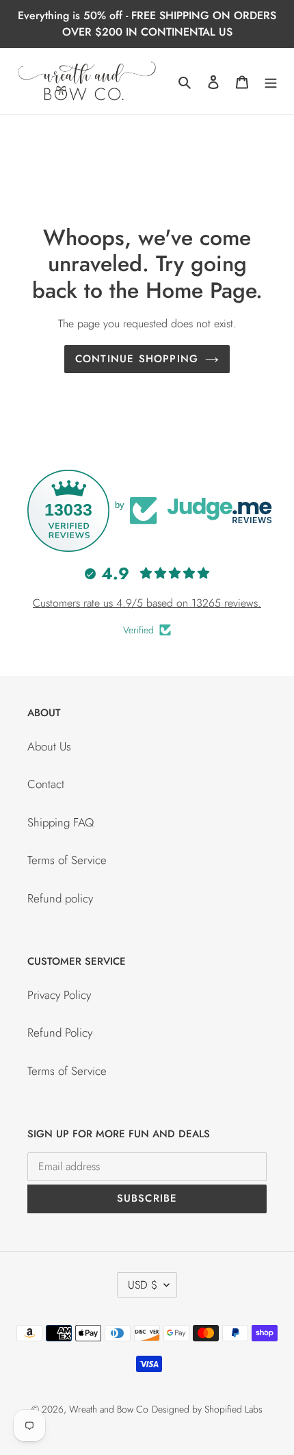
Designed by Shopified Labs (207, 1409)
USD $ (142, 1285)
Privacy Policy (59, 995)
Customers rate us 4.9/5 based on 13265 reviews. (147, 603)
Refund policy (60, 898)
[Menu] (270, 81)
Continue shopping (136, 358)
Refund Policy (59, 1032)
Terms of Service (67, 860)
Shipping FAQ (60, 822)
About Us (49, 746)
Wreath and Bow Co (108, 1409)
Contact (45, 784)
